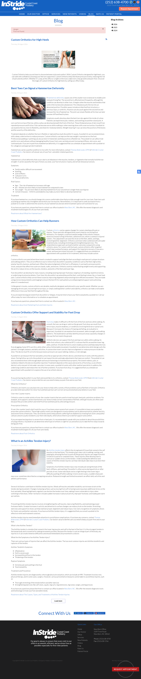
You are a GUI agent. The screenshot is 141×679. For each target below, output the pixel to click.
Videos (82, 14)
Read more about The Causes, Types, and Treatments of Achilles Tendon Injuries (40, 594)
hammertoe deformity (56, 98)
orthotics (56, 230)
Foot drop (50, 322)
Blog (91, 14)
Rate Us (100, 14)
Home (22, 14)
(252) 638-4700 (116, 2)
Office (45, 14)
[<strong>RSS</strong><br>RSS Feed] (106, 39)
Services (56, 14)
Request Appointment (129, 9)
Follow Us (89, 613)
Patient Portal (114, 14)
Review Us (101, 613)
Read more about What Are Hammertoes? (26, 213)
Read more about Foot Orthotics (23, 433)
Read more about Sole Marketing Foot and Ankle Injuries (31, 305)
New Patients (70, 14)
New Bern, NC (70, 207)
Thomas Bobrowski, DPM (80, 150)
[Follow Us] (134, 3)
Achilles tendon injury (57, 450)
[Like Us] (130, 3)
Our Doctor (33, 14)
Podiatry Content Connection (54, 660)
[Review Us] (138, 3)
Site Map (114, 660)
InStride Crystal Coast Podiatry (37, 519)
